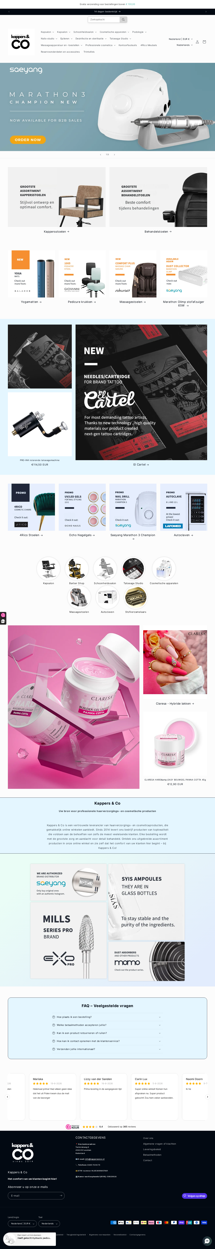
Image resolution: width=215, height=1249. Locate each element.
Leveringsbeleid (152, 1149)
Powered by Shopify (38, 1235)
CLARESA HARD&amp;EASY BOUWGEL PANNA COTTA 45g (175, 779)
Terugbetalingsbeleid (76, 1235)
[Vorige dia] (100, 154)
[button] (47, 32)
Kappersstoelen (55, 231)
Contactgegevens (138, 1235)
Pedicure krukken (80, 302)
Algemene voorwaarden (99, 1235)
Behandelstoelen (156, 231)
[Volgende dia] (114, 154)
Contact (147, 1160)
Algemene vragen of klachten (159, 1143)
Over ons (148, 1138)
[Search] (123, 20)
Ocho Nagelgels (80, 535)
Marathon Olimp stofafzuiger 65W (183, 303)
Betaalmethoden (152, 1154)
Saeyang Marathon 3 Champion (132, 535)
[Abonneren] (60, 1195)
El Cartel (139, 464)
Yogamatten (29, 302)
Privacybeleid (57, 1235)
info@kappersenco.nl (95, 1159)
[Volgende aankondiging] (206, 12)
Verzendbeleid (119, 1235)
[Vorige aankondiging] (9, 12)
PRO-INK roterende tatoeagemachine (40, 460)
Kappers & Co (22, 1235)
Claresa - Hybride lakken (173, 703)
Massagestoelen (131, 302)
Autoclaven (182, 535)
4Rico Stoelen (30, 535)
